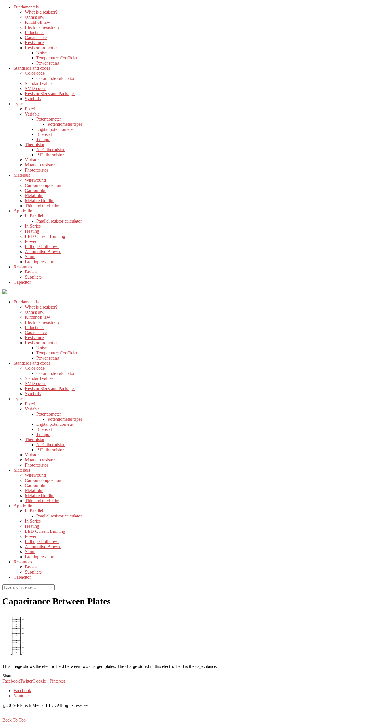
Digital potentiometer (55, 129)
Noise (41, 52)
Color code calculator (55, 78)
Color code (35, 73)
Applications (25, 210)
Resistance (34, 42)
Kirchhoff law (37, 22)
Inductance (34, 32)
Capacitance (36, 37)
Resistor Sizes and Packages (50, 93)
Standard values (39, 83)
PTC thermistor (50, 154)
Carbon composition (43, 185)
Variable (32, 114)
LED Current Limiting (45, 236)
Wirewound (35, 180)
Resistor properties (41, 47)
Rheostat (44, 134)
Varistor (32, 159)
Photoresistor (36, 170)
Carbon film (35, 190)
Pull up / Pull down (42, 246)
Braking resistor (39, 261)
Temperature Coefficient (58, 57)
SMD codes (35, 88)
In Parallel (34, 215)
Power (31, 241)
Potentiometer (48, 119)
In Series (33, 226)
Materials (22, 175)
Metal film (34, 195)
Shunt (30, 256)
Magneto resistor (40, 164)
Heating (32, 231)
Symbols (33, 98)
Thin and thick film (42, 205)
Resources (23, 266)
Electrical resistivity (42, 27)
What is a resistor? (41, 12)
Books (31, 272)
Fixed (30, 108)
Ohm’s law (34, 17)
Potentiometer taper (65, 124)
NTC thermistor (50, 149)
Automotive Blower (43, 251)
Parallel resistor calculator (59, 221)
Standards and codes (32, 68)
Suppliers (33, 277)
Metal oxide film (39, 200)
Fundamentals (26, 7)
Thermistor (34, 144)
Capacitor (22, 282)
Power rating (47, 63)
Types (19, 103)
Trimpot (43, 139)
